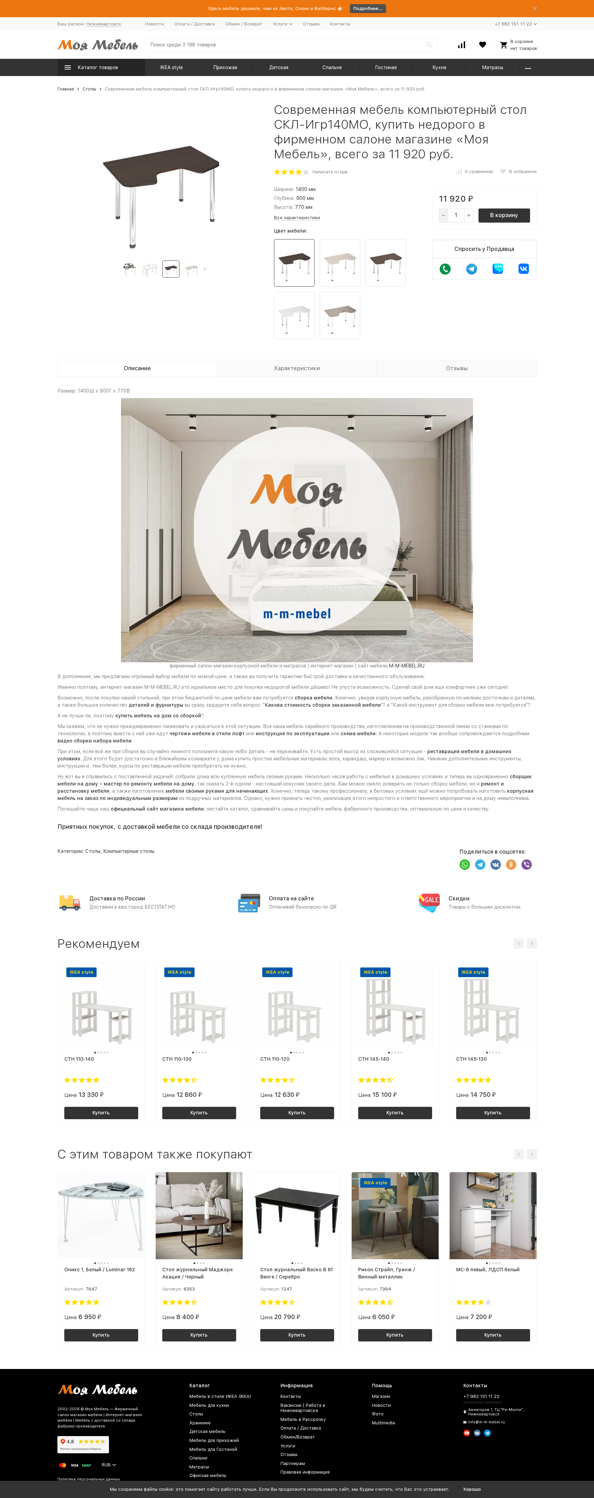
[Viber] (526, 864)
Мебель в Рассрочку (303, 1419)
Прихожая (225, 67)
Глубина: (284, 198)
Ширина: (284, 189)
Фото (378, 1413)
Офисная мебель (208, 1475)
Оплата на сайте (291, 898)
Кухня (439, 67)
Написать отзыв (330, 171)
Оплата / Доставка (194, 23)
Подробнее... (368, 8)
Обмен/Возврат (297, 1437)
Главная (65, 89)
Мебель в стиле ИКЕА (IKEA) (220, 1396)
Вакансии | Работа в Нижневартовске (302, 1408)
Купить (101, 1112)
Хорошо (472, 1489)
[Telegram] (480, 864)
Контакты (340, 23)
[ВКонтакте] (496, 864)
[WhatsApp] (465, 864)
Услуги (287, 1445)
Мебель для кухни (209, 1405)
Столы (89, 89)
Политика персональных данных (88, 1479)
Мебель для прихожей (214, 1440)
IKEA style (172, 67)
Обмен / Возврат (243, 23)
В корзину (504, 215)
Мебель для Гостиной (213, 1449)
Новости (154, 23)
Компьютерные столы (128, 851)
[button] (205, 269)
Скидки (459, 898)
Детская (278, 67)
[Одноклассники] (511, 864)
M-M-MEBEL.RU (407, 665)
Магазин (381, 1396)
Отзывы (311, 23)
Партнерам (292, 1463)
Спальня (332, 67)
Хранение (200, 1422)
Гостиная (386, 67)
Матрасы (492, 67)
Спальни (198, 1457)
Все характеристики (297, 217)
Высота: (283, 207)
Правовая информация (305, 1472)
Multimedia (383, 1422)
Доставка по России (117, 898)
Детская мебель (207, 1431)
